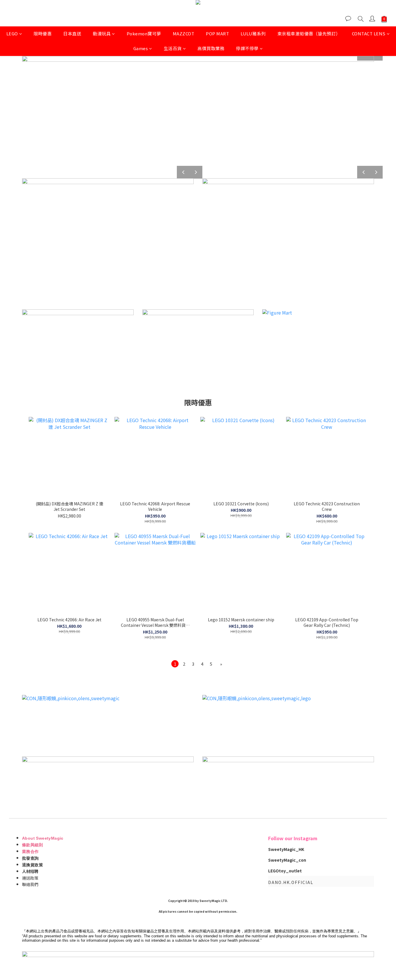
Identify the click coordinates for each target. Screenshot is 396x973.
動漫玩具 (102, 33)
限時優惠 (43, 33)
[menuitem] (175, 663)
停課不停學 (247, 48)
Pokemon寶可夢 (144, 33)
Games (140, 48)
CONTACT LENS (369, 33)
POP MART (217, 33)
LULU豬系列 (253, 33)
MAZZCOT (184, 33)
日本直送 (72, 33)
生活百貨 (173, 48)
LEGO (12, 33)
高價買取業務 (210, 48)
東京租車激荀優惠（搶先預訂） (308, 33)
